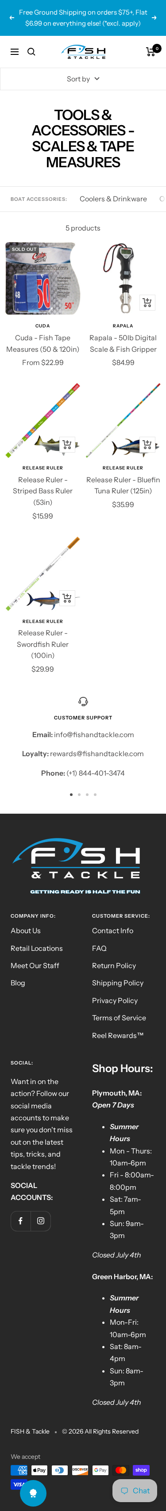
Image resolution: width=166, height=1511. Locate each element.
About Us (26, 930)
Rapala (123, 326)
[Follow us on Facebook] (21, 1221)
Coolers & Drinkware (113, 198)
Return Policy (114, 965)
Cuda (42, 326)
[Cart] (150, 51)
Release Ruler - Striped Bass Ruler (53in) (43, 491)
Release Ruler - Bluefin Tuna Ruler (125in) (123, 485)
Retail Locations (37, 948)
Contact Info (112, 930)
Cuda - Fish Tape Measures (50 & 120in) (43, 343)
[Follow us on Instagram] (40, 1221)
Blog (18, 982)
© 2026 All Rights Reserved (100, 1431)
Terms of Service (119, 1017)
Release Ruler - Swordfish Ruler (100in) (43, 644)
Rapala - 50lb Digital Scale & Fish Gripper (123, 343)
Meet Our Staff (35, 965)
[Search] (31, 52)
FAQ (99, 948)
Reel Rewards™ (118, 1035)
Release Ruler (43, 468)
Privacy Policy (115, 1000)
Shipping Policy (117, 982)
